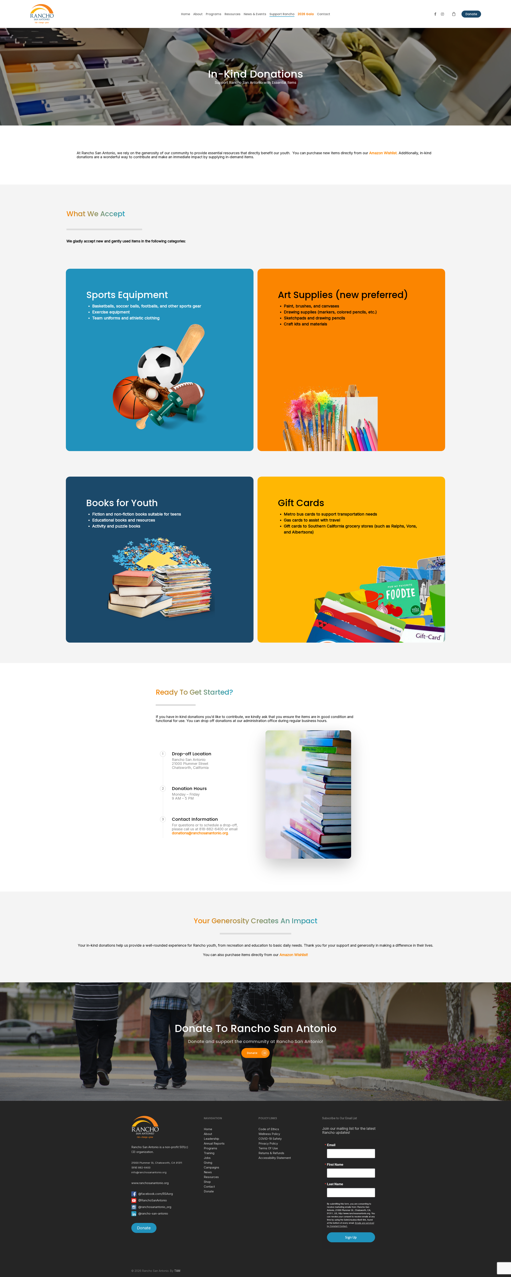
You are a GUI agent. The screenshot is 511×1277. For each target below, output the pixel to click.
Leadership (211, 1139)
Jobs (207, 1158)
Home (208, 1129)
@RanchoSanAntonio (152, 1200)
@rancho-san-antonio (153, 1213)
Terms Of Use (268, 1148)
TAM (177, 1270)
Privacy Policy (268, 1143)
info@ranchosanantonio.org (148, 1172)
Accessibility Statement (274, 1158)
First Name (335, 1164)
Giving (208, 1162)
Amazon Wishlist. (383, 153)
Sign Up (351, 1237)
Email (331, 1145)
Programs (210, 1148)
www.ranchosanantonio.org (150, 1183)
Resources (211, 1177)
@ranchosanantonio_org (154, 1207)
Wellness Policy (269, 1134)
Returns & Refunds (271, 1153)
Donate (471, 14)
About (208, 1134)
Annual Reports (214, 1143)
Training (209, 1153)
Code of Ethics (268, 1129)
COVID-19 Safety (270, 1139)
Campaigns (211, 1167)
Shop (207, 1182)
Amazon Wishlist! (293, 955)
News (208, 1172)
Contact (209, 1186)
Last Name (335, 1184)
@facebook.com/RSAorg (155, 1194)
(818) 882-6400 (141, 1167)
